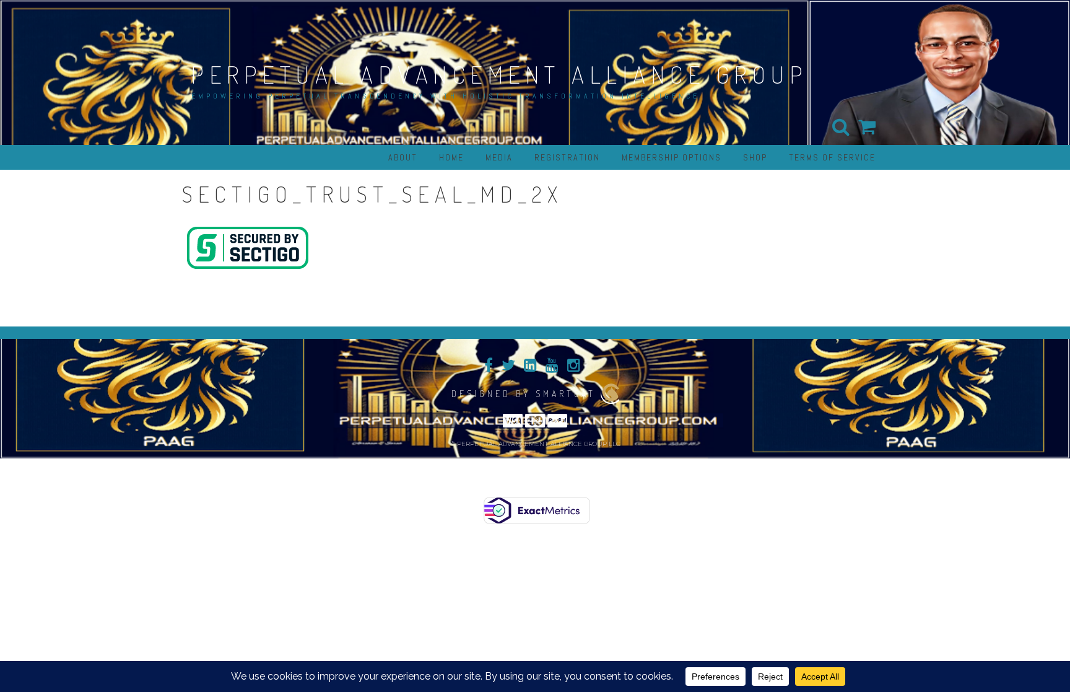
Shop (755, 157)
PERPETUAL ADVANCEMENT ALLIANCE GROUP (499, 74)
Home (451, 157)
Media (499, 157)
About (402, 157)
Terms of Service (832, 157)
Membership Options (671, 157)
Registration (567, 157)
